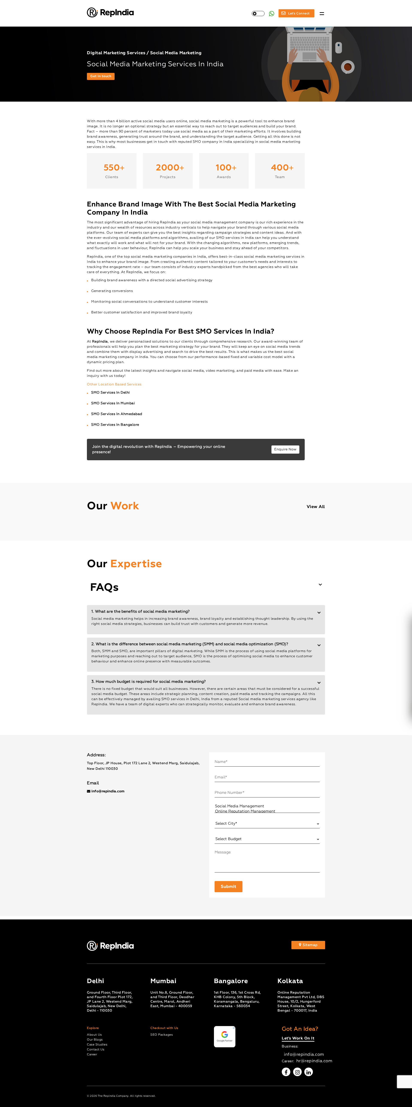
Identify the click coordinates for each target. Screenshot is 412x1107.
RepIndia (100, 341)
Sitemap (310, 945)
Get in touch (100, 76)
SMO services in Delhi (180, 699)
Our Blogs (95, 1039)
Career (92, 1054)
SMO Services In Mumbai (113, 403)
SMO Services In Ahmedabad (116, 414)
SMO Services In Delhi (110, 392)
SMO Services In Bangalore (115, 425)
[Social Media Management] (267, 806)
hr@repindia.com (314, 1061)
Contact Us (95, 1049)
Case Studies (97, 1044)
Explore (93, 1028)
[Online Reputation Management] (267, 811)
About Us (94, 1034)
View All (316, 507)
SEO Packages (161, 1034)
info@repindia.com (108, 791)
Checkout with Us (164, 1028)
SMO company (205, 142)
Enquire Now (285, 449)
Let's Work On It (298, 1039)
